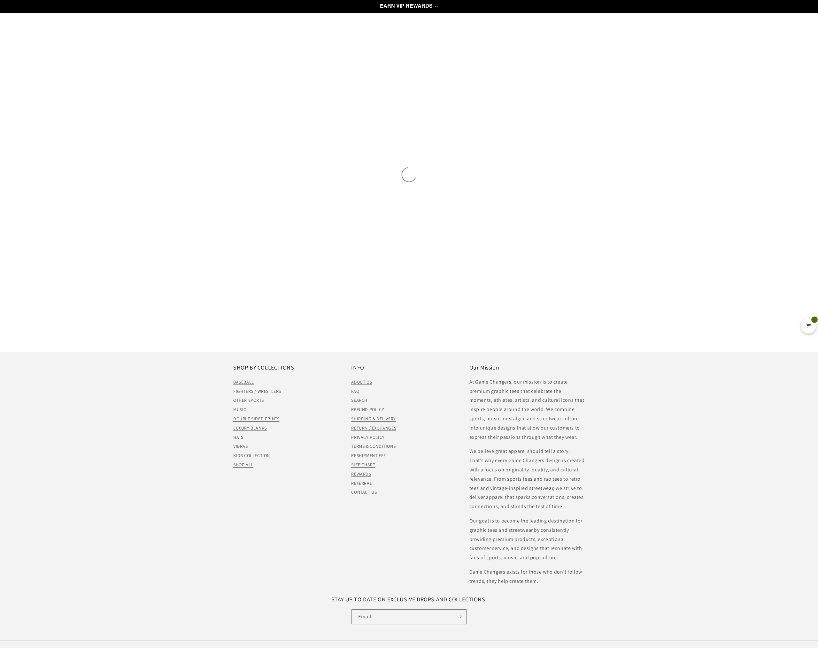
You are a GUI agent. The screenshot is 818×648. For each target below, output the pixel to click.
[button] (409, 6)
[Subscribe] (459, 616)
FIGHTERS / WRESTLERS (257, 391)
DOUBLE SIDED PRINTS (256, 419)
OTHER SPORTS (248, 400)
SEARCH (359, 400)
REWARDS (361, 474)
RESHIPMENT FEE (368, 455)
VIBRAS (240, 446)
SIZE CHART (363, 465)
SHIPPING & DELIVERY (373, 419)
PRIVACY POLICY (367, 437)
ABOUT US (361, 382)
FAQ (355, 391)
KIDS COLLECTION (251, 455)
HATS (238, 437)
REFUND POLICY (367, 409)
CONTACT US (364, 492)
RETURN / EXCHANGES (373, 428)
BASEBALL (243, 382)
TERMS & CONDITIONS (373, 446)
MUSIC (239, 409)
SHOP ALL (243, 465)
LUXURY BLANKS (250, 428)
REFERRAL (361, 483)
